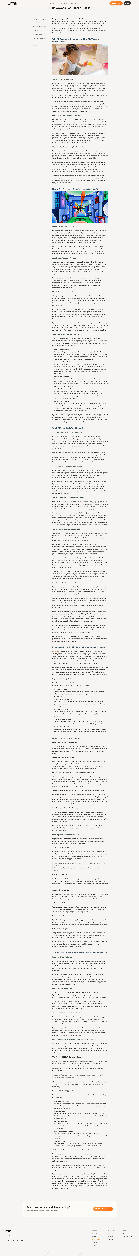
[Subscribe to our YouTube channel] (17, 1240)
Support (110, 1239)
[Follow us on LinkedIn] (8, 1240)
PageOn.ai (55, 651)
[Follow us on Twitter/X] (4, 1240)
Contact (94, 1245)
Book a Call (73, 3)
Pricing (60, 3)
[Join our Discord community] (22, 1240)
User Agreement (128, 1234)
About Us (95, 1234)
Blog (65, 3)
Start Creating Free (101, 1209)
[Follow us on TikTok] (13, 1240)
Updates (110, 1236)
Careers (94, 1242)
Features (52, 3)
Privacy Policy (127, 1236)
